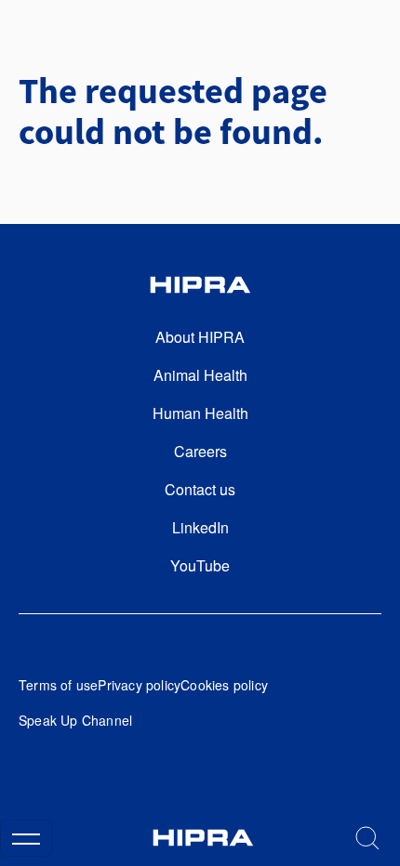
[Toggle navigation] (26, 838)
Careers (200, 451)
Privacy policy (139, 685)
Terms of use (58, 685)
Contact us (200, 489)
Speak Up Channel (75, 720)
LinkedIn (200, 527)
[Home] (202, 837)
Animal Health (200, 375)
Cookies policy (224, 685)
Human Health (200, 413)
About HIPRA (200, 337)
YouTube (200, 565)
